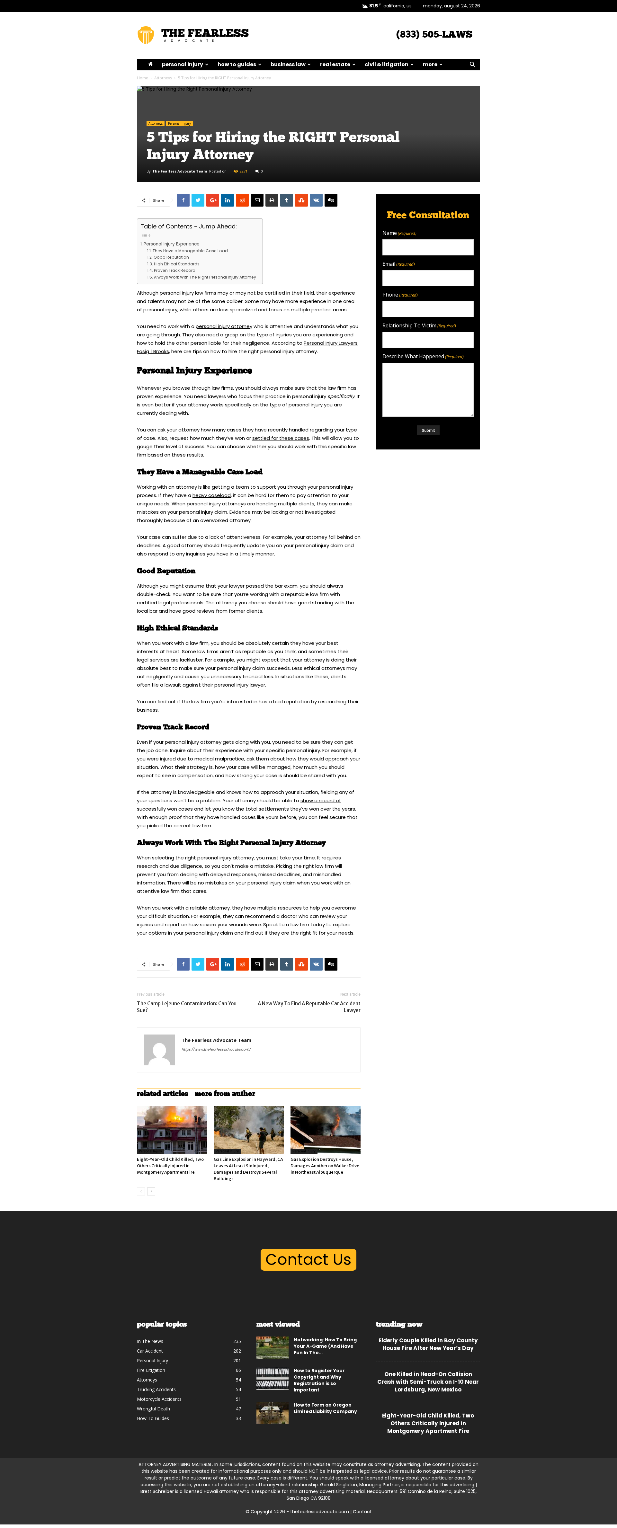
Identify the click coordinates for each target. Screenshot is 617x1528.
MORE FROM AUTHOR (225, 1094)
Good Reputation (171, 257)
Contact (362, 1511)
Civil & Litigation (386, 64)
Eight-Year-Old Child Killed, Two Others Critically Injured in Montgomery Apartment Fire (170, 1166)
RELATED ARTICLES (162, 1094)
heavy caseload (211, 495)
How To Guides (237, 64)
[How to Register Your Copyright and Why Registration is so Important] (272, 1378)
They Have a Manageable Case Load (190, 250)
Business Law (288, 64)
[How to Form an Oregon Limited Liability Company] (272, 1413)
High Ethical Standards (176, 264)
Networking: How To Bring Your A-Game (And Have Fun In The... (325, 1346)
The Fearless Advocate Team (179, 171)
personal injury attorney (224, 326)
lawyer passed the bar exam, (264, 585)
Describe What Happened (423, 356)
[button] (472, 65)
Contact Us (308, 1259)
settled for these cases (280, 438)
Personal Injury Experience (172, 244)
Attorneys (163, 78)
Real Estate (335, 64)
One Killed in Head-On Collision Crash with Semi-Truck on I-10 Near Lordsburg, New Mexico (428, 1381)
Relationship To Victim (419, 325)
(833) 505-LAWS (434, 35)
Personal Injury (182, 64)
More (430, 64)
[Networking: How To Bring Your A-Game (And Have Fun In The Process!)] (272, 1348)
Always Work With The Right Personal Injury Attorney (205, 277)
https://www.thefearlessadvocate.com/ (216, 1049)
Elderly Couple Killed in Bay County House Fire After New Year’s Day (428, 1344)
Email (398, 264)
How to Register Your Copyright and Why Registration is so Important (319, 1380)
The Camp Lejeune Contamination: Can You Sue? (187, 1006)
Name (399, 233)
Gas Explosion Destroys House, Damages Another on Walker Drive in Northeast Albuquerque (325, 1166)
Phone (400, 294)
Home (142, 78)
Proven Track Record (174, 270)
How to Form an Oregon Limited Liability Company (325, 1408)
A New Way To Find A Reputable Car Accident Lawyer (309, 1006)
